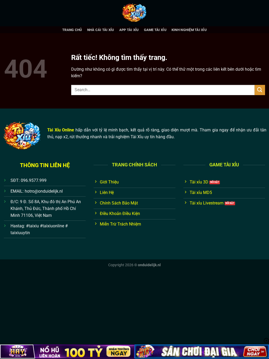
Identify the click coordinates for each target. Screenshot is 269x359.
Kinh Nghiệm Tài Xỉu (189, 30)
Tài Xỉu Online (60, 129)
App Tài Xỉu (129, 30)
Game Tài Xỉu (155, 30)
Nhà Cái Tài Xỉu (100, 30)
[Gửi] (260, 90)
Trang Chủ (72, 30)
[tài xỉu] (134, 13)
